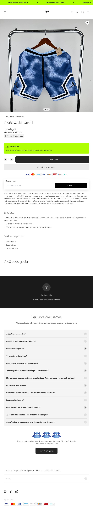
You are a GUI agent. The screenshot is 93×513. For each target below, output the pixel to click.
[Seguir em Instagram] (5, 491)
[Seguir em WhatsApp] (16, 491)
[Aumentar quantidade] (12, 159)
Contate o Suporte (46, 451)
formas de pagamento (15, 136)
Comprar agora (52, 159)
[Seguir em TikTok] (10, 491)
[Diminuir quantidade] (5, 159)
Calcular (71, 185)
